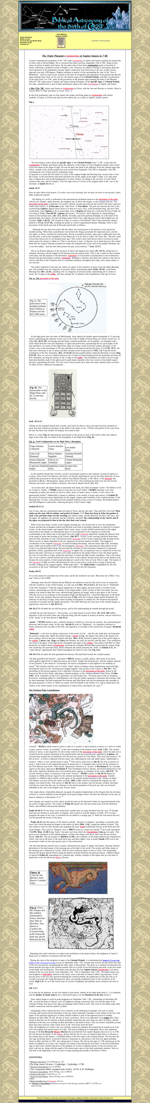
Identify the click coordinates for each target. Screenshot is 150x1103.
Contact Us (24, 44)
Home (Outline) (26, 37)
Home (39, 1098)
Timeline (46, 1098)
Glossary (54, 1098)
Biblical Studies (83, 1098)
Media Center (25, 39)
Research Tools (26, 42)
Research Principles (68, 1098)
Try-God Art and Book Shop (31, 41)
